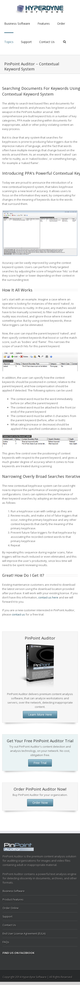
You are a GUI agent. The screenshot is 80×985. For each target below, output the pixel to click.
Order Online (11, 908)
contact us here (48, 597)
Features (44, 23)
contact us (18, 614)
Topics (8, 42)
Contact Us (47, 42)
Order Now (40, 803)
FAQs (6, 942)
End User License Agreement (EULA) (24, 933)
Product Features (13, 899)
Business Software (17, 23)
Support (26, 42)
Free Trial (40, 763)
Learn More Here (40, 714)
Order (61, 23)
